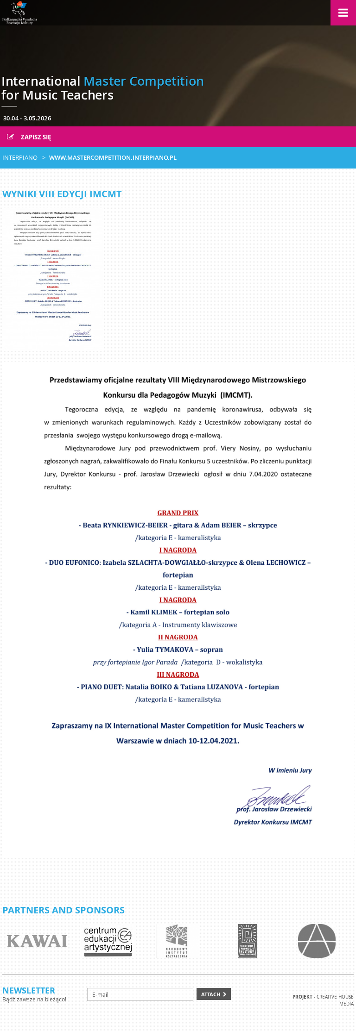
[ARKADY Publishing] (316, 941)
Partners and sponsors (63, 910)
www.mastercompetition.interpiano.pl (113, 157)
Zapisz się (35, 137)
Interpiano (20, 157)
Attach (210, 994)
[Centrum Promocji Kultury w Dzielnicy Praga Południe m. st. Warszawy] (247, 941)
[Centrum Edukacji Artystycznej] (108, 941)
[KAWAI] (37, 941)
